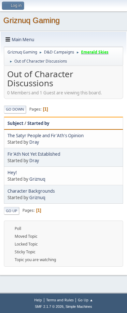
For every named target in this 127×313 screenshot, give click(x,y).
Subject (15, 123)
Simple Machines (78, 306)
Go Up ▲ (85, 299)
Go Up (11, 210)
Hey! (12, 172)
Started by (38, 123)
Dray (34, 142)
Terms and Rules (60, 299)
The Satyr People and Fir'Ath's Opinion (45, 135)
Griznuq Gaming (31, 20)
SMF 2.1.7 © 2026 (49, 306)
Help (38, 299)
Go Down (15, 109)
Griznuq (37, 179)
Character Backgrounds (31, 191)
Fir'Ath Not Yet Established (33, 154)
